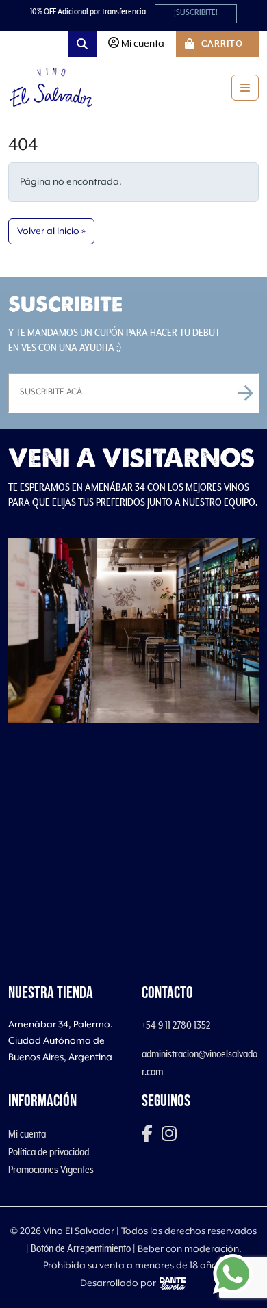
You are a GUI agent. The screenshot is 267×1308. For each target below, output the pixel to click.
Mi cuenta (27, 1134)
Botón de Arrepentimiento (81, 1248)
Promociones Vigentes (51, 1170)
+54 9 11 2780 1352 (176, 1025)
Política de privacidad (48, 1152)
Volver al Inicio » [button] (51, 231)
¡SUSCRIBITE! (196, 13)
